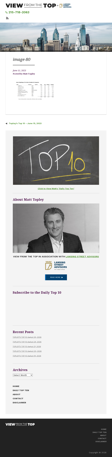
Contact (18, 398)
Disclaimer (19, 402)
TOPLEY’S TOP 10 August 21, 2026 (27, 346)
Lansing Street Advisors (82, 256)
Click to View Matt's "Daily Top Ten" (56, 188)
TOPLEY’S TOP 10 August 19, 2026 (27, 356)
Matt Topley (29, 74)
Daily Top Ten (21, 390)
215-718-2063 (18, 12)
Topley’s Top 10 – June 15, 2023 (25, 123)
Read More (55, 277)
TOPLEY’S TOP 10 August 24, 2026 (27, 342)
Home (16, 386)
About (16, 394)
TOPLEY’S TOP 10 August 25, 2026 (27, 337)
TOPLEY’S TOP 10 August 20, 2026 (27, 351)
